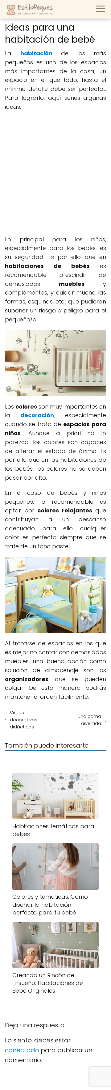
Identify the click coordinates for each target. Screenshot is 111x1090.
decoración (37, 415)
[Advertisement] (55, 173)
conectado (22, 1050)
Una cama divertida (89, 720)
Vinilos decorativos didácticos (23, 719)
